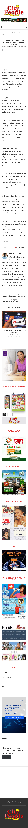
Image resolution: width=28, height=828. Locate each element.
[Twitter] (12, 802)
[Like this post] (16, 247)
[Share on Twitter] (19, 248)
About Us (5, 672)
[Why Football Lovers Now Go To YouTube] (14, 319)
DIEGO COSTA (5, 241)
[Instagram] (16, 802)
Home (3, 32)
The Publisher (6, 677)
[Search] (26, 27)
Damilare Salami (11, 46)
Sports (9, 32)
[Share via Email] (23, 247)
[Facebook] (8, 802)
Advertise (5, 682)
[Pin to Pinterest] (21, 247)
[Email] (19, 802)
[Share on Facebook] (18, 247)
